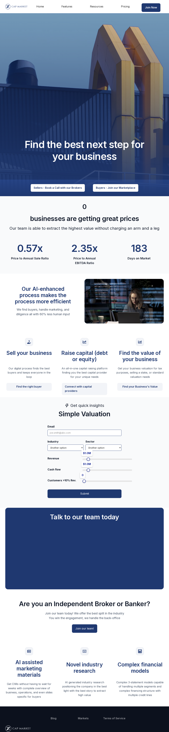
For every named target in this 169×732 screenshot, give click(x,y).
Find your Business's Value (140, 386)
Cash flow (54, 469)
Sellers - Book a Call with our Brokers (58, 187)
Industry (53, 441)
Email (51, 426)
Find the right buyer (29, 386)
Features (66, 6)
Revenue (53, 458)
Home (40, 6)
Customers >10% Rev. (62, 480)
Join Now (151, 7)
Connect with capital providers (78, 389)
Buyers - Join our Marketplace (115, 187)
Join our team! (84, 628)
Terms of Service (114, 718)
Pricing (125, 6)
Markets (83, 718)
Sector (90, 441)
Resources (96, 6)
